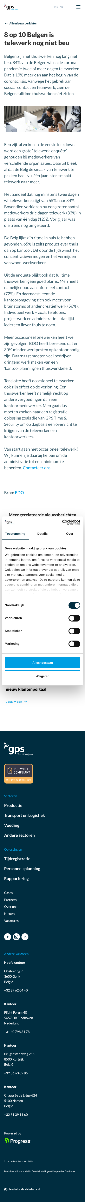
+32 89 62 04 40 (16, 990)
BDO (19, 492)
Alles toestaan (42, 662)
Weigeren (42, 676)
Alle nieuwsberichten (23, 23)
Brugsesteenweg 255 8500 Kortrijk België (19, 1059)
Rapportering (16, 878)
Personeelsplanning (22, 868)
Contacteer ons (37, 467)
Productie (13, 805)
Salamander (10, 1161)
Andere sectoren (19, 835)
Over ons (10, 907)
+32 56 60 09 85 (16, 1073)
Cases (8, 893)
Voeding (11, 825)
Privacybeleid (23, 1171)
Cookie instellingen (41, 1171)
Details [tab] (42, 534)
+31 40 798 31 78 (17, 1032)
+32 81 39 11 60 (16, 1115)
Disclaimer (9, 1171)
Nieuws (9, 914)
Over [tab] (69, 534)
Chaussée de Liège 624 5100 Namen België (20, 1100)
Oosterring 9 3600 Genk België (13, 976)
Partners (10, 900)
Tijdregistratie (17, 858)
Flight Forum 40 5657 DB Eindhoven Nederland (18, 1018)
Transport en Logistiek (24, 815)
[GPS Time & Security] (11, 7)
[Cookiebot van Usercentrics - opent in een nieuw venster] (62, 522)
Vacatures (11, 921)
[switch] (74, 618)
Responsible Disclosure (63, 1171)
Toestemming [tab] (15, 534)
